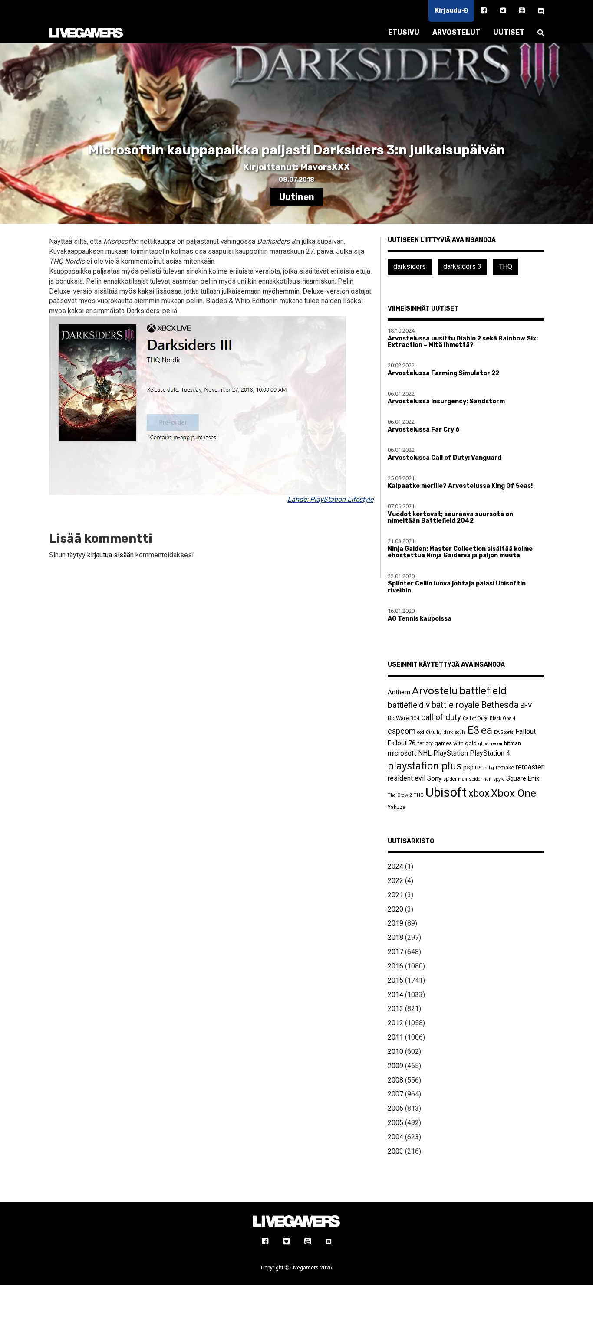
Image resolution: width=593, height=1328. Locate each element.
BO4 (414, 718)
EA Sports (504, 732)
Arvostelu (435, 690)
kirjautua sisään (110, 555)
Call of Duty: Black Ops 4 (489, 718)
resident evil (406, 778)
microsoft (402, 753)
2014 (395, 995)
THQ (505, 266)
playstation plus (424, 766)
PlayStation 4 (490, 753)
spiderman (480, 779)
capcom (401, 731)
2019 (395, 923)
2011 (395, 1037)
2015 (395, 980)
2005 (395, 1123)
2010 (395, 1051)
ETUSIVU (403, 32)
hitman (512, 743)
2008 (395, 1080)
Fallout (525, 731)
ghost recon (490, 743)
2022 (395, 881)
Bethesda (500, 704)
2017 (395, 952)
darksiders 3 (462, 266)
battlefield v (409, 705)
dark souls (455, 732)
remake (505, 767)
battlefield (483, 691)
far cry (425, 743)
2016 (395, 966)
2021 (395, 895)
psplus (472, 767)
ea (486, 730)
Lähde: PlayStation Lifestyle (330, 499)
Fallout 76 (401, 743)
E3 (473, 730)
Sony (434, 778)
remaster (530, 767)
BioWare (398, 718)
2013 (395, 1008)
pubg (489, 768)
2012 (395, 1023)
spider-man (455, 779)
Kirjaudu (448, 10)
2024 (395, 866)
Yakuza (396, 807)
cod (420, 732)
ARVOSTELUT (456, 32)
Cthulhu (434, 732)
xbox (478, 793)
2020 (395, 909)
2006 (395, 1108)
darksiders (409, 266)
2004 (395, 1137)
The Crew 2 (400, 795)
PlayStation (450, 753)
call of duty (441, 717)
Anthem (399, 692)
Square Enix (522, 778)
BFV (526, 706)
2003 (395, 1151)
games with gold (456, 743)
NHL (425, 753)
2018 (395, 937)
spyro (498, 779)
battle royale (455, 705)
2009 (395, 1066)
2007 (395, 1094)
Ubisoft (446, 792)
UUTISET (508, 32)
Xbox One (513, 793)
